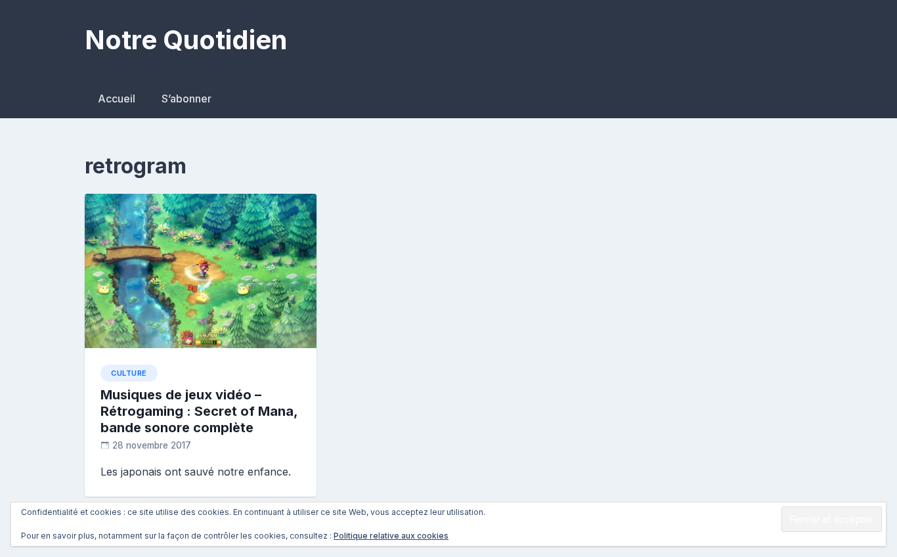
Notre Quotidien (186, 40)
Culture (129, 373)
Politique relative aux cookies (391, 536)
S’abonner (186, 98)
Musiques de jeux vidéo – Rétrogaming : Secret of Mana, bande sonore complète (198, 411)
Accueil (116, 98)
